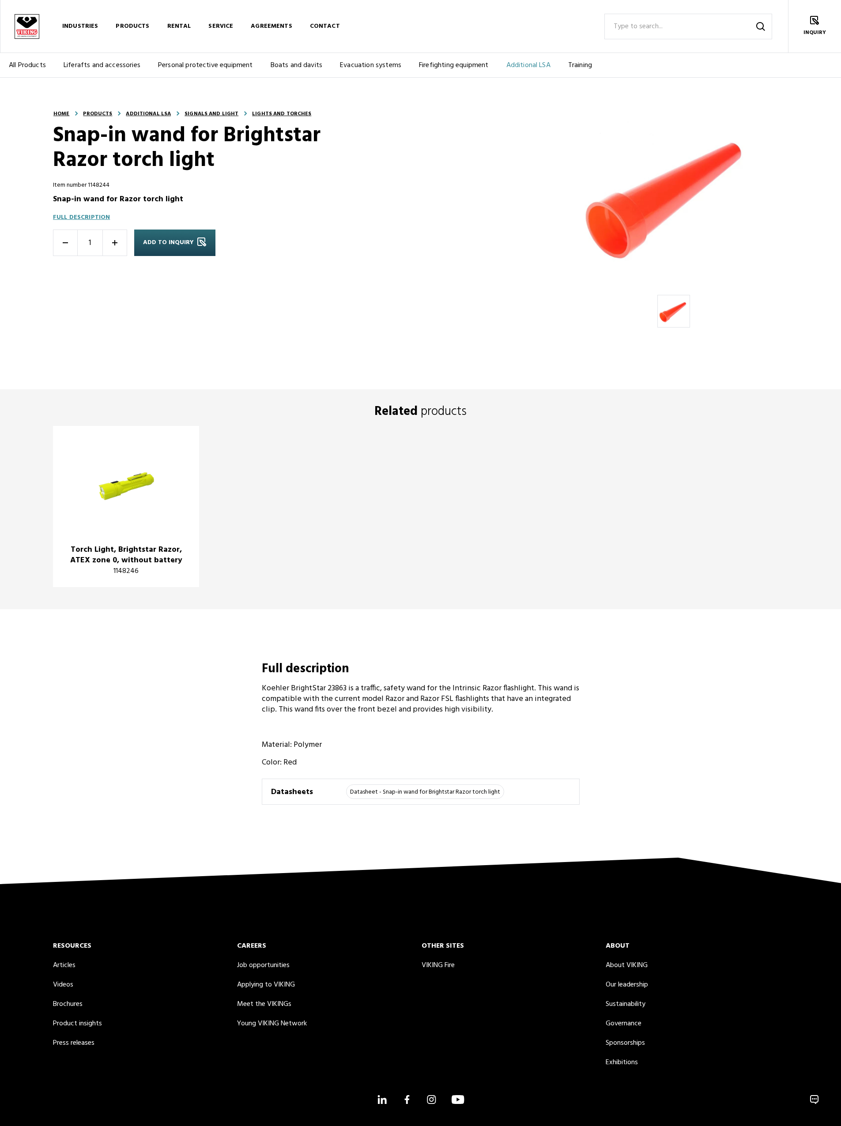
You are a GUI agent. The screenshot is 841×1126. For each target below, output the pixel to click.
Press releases (73, 1043)
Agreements (271, 26)
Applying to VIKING (266, 984)
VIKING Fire (438, 965)
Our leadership (627, 984)
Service (220, 26)
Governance (623, 1023)
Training (580, 65)
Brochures (68, 1004)
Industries (80, 26)
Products (132, 26)
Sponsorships (625, 1043)
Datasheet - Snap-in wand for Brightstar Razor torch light (425, 792)
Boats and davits (297, 65)
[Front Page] (26, 26)
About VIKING (627, 965)
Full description (81, 217)
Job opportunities (263, 965)
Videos (63, 984)
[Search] (760, 26)
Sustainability (625, 1004)
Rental (179, 26)
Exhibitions (622, 1062)
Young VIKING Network (272, 1023)
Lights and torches (281, 113)
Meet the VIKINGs (264, 1004)
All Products (27, 65)
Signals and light (211, 113)
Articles (64, 965)
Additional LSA (528, 65)
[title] (126, 506)
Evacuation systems (370, 65)
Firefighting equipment (454, 65)
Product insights (77, 1023)
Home (61, 113)
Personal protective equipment (205, 65)
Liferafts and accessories (102, 65)
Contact (325, 26)
